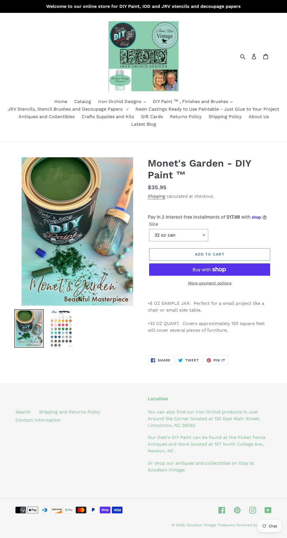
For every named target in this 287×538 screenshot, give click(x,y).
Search (23, 412)
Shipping (156, 196)
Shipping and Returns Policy (69, 412)
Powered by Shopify (254, 525)
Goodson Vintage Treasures (211, 525)
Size (153, 224)
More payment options (210, 283)
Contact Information (38, 420)
